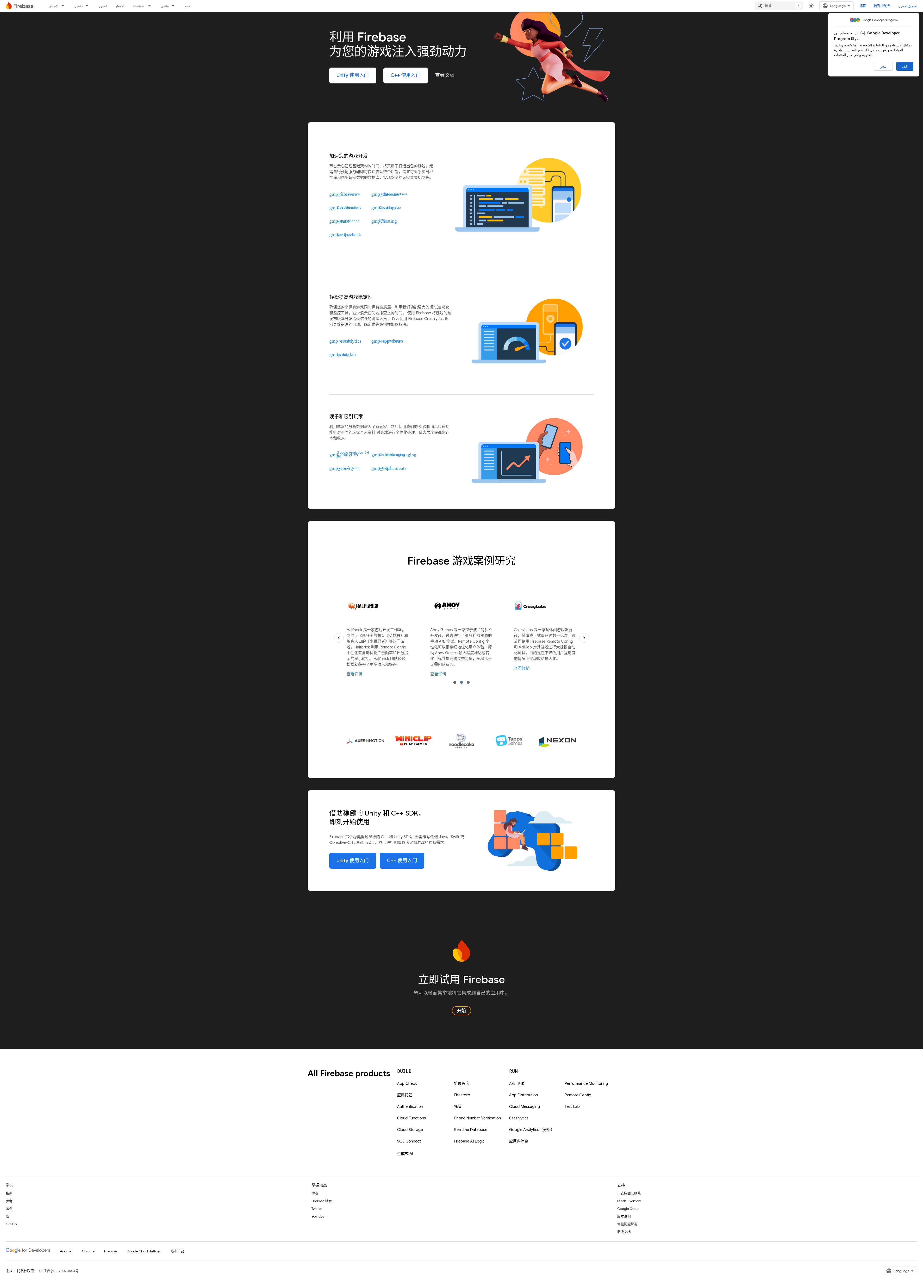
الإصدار (54, 6)
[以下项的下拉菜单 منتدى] (174, 6)
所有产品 (177, 1251)
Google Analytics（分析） (532, 1129)
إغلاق (883, 66)
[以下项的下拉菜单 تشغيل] (88, 6)
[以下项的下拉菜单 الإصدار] (64, 6)
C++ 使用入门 (406, 75)
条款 (9, 1271)
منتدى (165, 6)
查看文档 (445, 75)
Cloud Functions (411, 1118)
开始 (461, 1010)
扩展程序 (461, 1083)
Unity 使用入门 (353, 75)
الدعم (188, 6)
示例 (9, 1208)
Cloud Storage (410, 1129)
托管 (458, 1106)
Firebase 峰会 (322, 1201)
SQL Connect (409, 1141)
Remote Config (578, 1095)
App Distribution (523, 1095)
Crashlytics (519, 1118)
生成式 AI (405, 1153)
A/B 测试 (516, 1083)
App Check (407, 1083)
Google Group (628, 1208)
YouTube (318, 1216)
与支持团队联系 (629, 1193)
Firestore (462, 1095)
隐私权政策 (25, 1271)
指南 (9, 1193)
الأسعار (120, 6)
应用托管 (404, 1095)
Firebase (110, 1251)
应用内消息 (518, 1141)
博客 (862, 6)
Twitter (317, 1208)
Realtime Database (470, 1129)
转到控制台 (882, 6)
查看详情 (354, 674)
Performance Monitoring (586, 1083)
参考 (9, 1201)
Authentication (410, 1106)
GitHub (11, 1224)
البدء (905, 66)
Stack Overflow (629, 1201)
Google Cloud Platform (143, 1251)
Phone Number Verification (477, 1118)
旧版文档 (624, 1232)
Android (66, 1251)
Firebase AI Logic (469, 1141)
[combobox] (779, 5)
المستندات (139, 6)
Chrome (88, 1251)
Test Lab (572, 1106)
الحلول (103, 6)
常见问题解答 (627, 1224)
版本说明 (624, 1216)
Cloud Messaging (524, 1106)
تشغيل (78, 6)
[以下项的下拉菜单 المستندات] (151, 6)
